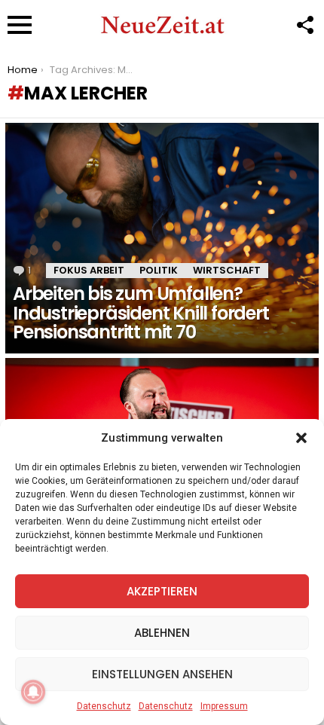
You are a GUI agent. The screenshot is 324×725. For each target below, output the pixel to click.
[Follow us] (304, 25)
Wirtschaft (227, 270)
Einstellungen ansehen (162, 674)
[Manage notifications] (33, 692)
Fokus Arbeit (88, 270)
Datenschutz (104, 706)
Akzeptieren (162, 591)
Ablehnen (162, 633)
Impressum (224, 706)
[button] (301, 437)
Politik (158, 270)
